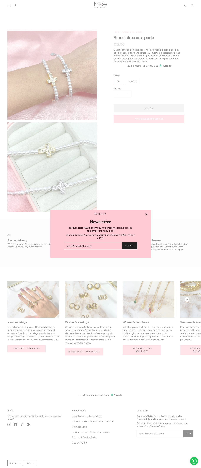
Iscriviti (129, 246)
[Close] (146, 214)
